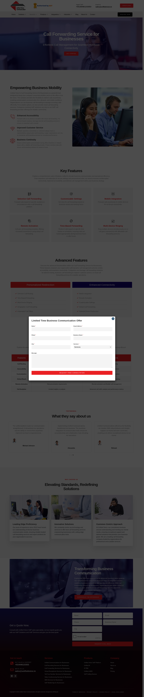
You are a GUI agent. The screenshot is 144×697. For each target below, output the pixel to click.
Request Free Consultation (72, 373)
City (33, 344)
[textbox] (91, 347)
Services (76, 344)
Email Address (77, 326)
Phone (34, 335)
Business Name (78, 335)
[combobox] (92, 347)
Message (34, 353)
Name (34, 326)
